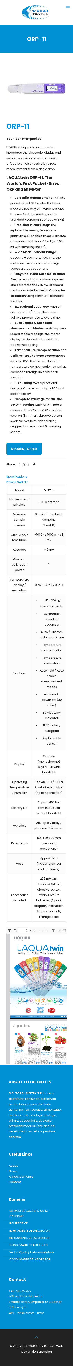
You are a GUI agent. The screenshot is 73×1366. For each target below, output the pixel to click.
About (13, 1166)
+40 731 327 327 (20, 1291)
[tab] (36, 476)
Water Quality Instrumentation (31, 1252)
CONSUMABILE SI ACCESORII (28, 1245)
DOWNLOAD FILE (17, 482)
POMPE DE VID (18, 1223)
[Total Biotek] (36, 11)
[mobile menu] (67, 7)
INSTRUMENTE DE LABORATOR (29, 1238)
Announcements (21, 1176)
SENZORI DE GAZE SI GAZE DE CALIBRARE (28, 1213)
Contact (15, 1182)
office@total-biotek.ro (25, 1296)
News (13, 1171)
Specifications (16, 477)
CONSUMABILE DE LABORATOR (29, 1259)
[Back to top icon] (37, 1337)
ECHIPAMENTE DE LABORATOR (29, 1231)
